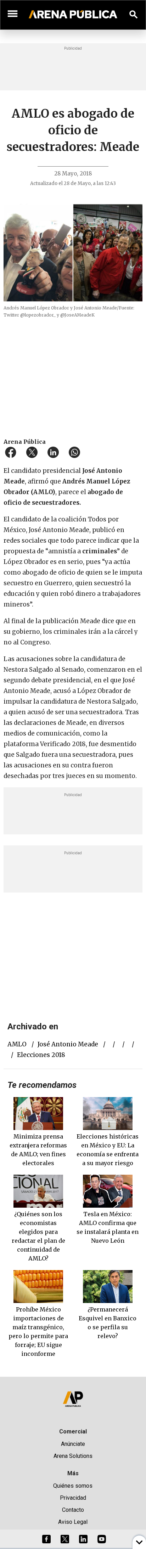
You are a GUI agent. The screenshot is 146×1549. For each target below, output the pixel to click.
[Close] (116, 720)
